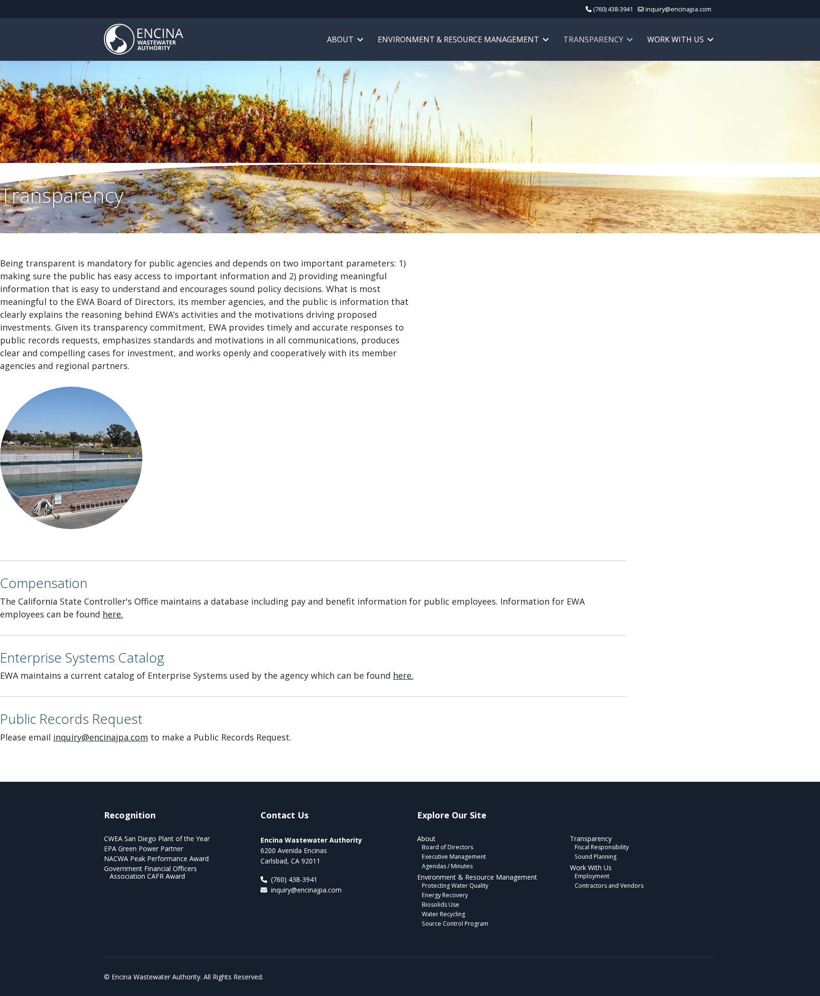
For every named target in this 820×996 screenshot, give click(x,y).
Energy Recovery (445, 895)
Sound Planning (595, 857)
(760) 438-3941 (613, 9)
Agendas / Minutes (447, 866)
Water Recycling (443, 914)
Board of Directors (447, 847)
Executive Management (454, 857)
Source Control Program (455, 924)
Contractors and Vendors (609, 886)
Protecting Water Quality (455, 886)
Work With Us (675, 39)
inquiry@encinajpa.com (678, 9)
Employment (592, 876)
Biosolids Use (440, 905)
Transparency (593, 39)
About (340, 39)
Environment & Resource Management (458, 39)
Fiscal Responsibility (602, 847)
